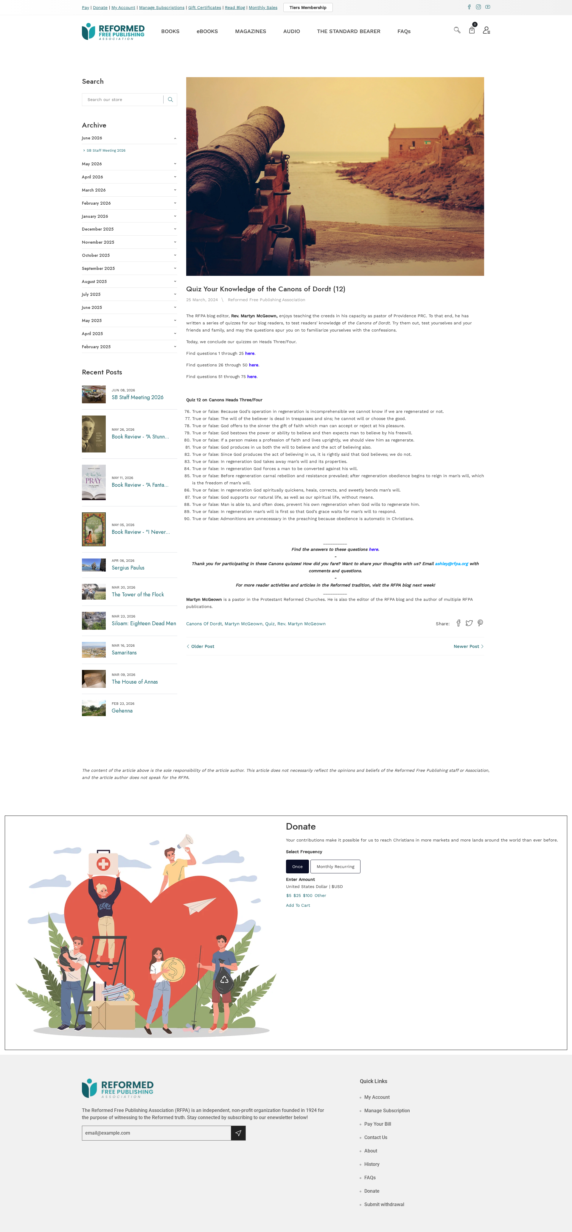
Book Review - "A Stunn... (140, 437)
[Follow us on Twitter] (469, 623)
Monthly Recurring (335, 866)
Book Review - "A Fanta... (140, 485)
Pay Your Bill (377, 1124)
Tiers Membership (308, 7)
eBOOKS (207, 31)
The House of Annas (135, 682)
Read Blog (235, 7)
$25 (297, 895)
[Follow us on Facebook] (458, 623)
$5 (288, 895)
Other (320, 895)
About (370, 1151)
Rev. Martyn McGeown (301, 623)
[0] (471, 31)
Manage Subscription (387, 1110)
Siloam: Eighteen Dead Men (144, 623)
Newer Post (467, 646)
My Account (123, 7)
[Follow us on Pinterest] (480, 623)
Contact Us (375, 1137)
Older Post (202, 646)
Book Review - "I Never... (141, 532)
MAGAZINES (250, 31)
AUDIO (291, 31)
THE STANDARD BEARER (348, 31)
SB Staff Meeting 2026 (138, 397)
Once (297, 866)
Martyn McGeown (243, 623)
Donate (100, 7)
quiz (270, 623)
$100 (308, 895)
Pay (85, 7)
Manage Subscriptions (161, 7)
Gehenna (122, 711)
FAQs (404, 31)
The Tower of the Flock (138, 594)
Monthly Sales (263, 7)
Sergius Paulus (128, 568)
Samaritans (124, 653)
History (372, 1164)
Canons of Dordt (204, 623)
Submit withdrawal (384, 1204)
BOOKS (170, 31)
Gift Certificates (204, 7)
